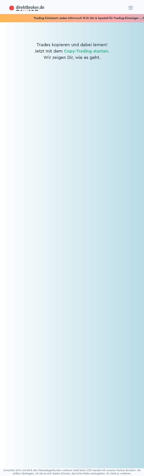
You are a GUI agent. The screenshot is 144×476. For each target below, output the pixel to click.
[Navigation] (131, 7)
